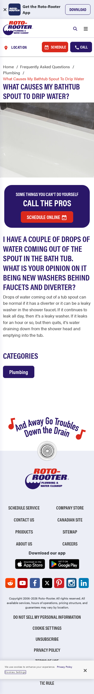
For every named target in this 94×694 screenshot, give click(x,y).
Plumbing (11, 73)
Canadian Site (69, 519)
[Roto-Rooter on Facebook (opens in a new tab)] (35, 583)
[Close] (85, 670)
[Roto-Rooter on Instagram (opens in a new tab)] (71, 583)
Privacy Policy (47, 650)
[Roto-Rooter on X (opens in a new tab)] (47, 583)
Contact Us (24, 519)
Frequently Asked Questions (45, 67)
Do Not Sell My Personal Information (47, 617)
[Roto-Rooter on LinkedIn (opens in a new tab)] (84, 583)
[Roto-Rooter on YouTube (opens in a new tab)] (23, 583)
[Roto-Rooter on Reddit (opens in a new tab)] (10, 583)
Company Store (70, 507)
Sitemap (70, 531)
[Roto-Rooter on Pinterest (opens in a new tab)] (59, 583)
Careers (69, 543)
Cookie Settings (47, 628)
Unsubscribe (47, 639)
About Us (24, 543)
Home (8, 67)
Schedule (58, 47)
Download (77, 9)
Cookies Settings (15, 672)
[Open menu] (85, 28)
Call (83, 47)
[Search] (75, 28)
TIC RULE (47, 683)
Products (24, 531)
